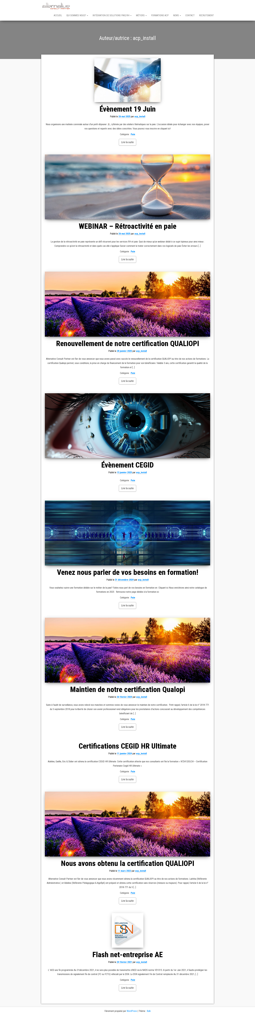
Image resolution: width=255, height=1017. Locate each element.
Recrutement (206, 15)
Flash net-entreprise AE (127, 954)
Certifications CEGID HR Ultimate (127, 746)
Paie (133, 134)
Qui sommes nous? (76, 15)
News (176, 15)
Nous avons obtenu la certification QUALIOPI (127, 863)
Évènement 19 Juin (127, 109)
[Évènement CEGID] (127, 425)
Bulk (149, 1011)
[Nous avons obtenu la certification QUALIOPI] (127, 824)
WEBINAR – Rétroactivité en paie (127, 226)
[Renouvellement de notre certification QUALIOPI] (127, 304)
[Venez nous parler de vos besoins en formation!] (127, 533)
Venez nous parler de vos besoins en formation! (127, 572)
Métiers (140, 15)
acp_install (139, 116)
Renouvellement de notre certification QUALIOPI (127, 343)
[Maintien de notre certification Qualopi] (127, 650)
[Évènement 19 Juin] (127, 80)
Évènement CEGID (127, 465)
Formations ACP (160, 15)
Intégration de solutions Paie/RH (111, 15)
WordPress (132, 1011)
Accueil (58, 15)
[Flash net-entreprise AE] (127, 930)
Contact (190, 15)
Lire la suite (127, 142)
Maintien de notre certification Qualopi (127, 689)
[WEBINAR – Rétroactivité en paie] (127, 186)
